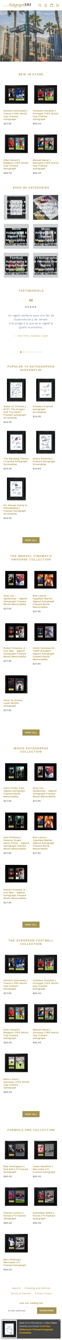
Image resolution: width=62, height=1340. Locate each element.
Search (16, 1288)
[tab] (21, 352)
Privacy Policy (43, 1293)
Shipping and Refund (37, 1288)
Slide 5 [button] (31, 352)
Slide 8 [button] (38, 352)
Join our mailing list (31, 1303)
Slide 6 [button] (33, 352)
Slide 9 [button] (41, 352)
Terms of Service (20, 1293)
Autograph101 (33, 1321)
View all (31, 540)
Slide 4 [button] (28, 352)
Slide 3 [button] (26, 352)
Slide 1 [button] (21, 352)
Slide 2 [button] (23, 352)
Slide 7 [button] (36, 352)
